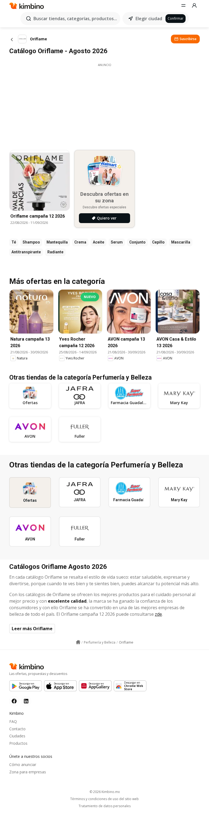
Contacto (17, 728)
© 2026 (105, 791)
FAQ (13, 721)
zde (158, 614)
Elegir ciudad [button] (149, 19)
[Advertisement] (104, 105)
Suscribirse (188, 39)
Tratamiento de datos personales (105, 806)
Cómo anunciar (22, 764)
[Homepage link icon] (78, 642)
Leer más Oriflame (32, 629)
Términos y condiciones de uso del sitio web (104, 799)
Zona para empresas (27, 771)
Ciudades (17, 735)
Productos (18, 743)
